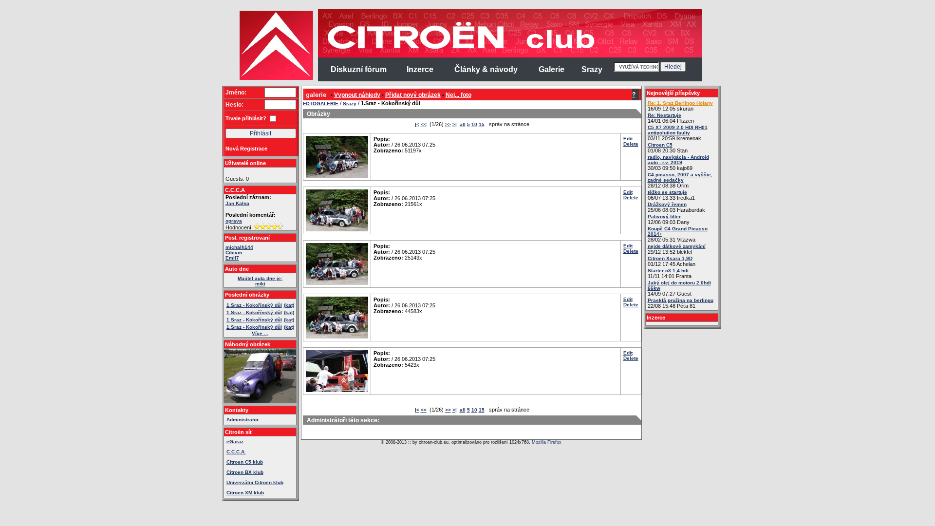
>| (454, 124)
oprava (233, 221)
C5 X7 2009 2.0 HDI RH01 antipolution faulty (678, 130)
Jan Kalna (237, 203)
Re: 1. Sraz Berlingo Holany (680, 103)
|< (417, 124)
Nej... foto (458, 95)
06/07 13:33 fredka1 (671, 195)
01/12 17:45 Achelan (671, 261)
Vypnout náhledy (357, 95)
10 (474, 124)
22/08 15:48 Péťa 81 (680, 303)
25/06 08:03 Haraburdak (676, 207)
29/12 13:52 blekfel (677, 249)
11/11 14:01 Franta (670, 273)
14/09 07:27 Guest (679, 288)
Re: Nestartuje (664, 115)
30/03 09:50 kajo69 (678, 162)
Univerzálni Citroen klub (254, 482)
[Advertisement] (184, 156)
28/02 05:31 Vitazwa (678, 234)
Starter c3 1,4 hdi (668, 270)
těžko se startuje (667, 192)
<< (424, 124)
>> (448, 124)
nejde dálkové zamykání (677, 246)
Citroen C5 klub (244, 462)
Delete (630, 144)
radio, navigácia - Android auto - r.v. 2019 (678, 159)
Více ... (260, 333)
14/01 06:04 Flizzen (671, 118)
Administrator (242, 419)
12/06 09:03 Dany (669, 219)
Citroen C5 (660, 145)
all (463, 124)
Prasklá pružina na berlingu (680, 300)
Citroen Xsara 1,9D (670, 258)
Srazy (349, 103)
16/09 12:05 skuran (680, 106)
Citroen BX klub (244, 472)
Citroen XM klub (245, 492)
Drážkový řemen (667, 204)
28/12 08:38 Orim (680, 180)
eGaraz (234, 441)
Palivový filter (664, 216)
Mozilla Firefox (546, 442)
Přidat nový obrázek (413, 95)
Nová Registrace (246, 148)
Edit (628, 138)
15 (482, 124)
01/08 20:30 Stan (668, 147)
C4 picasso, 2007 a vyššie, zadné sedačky (680, 177)
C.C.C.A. (236, 451)
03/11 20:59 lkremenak (678, 133)
